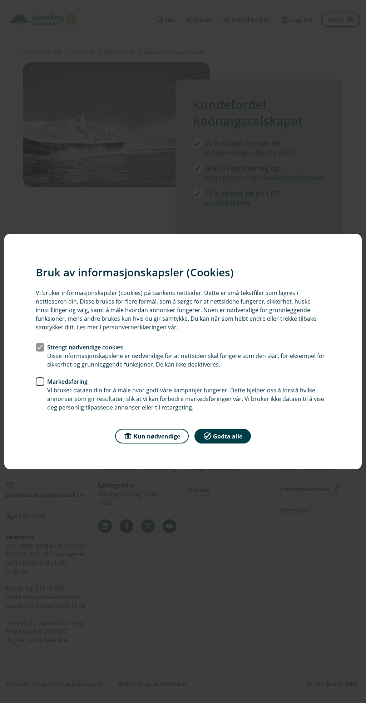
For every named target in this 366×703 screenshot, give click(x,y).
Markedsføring (67, 382)
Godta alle (227, 436)
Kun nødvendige (157, 436)
